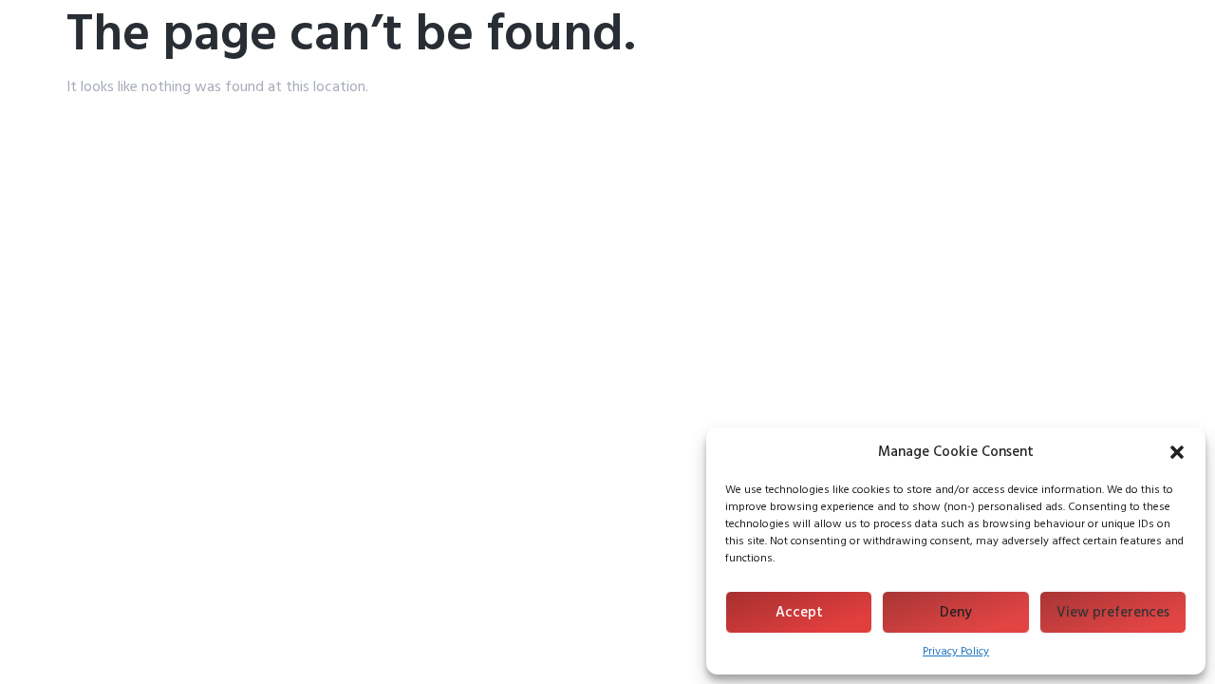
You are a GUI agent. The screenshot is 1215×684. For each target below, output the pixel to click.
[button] (1177, 452)
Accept (799, 612)
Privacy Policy (956, 651)
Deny (956, 612)
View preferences (1112, 612)
